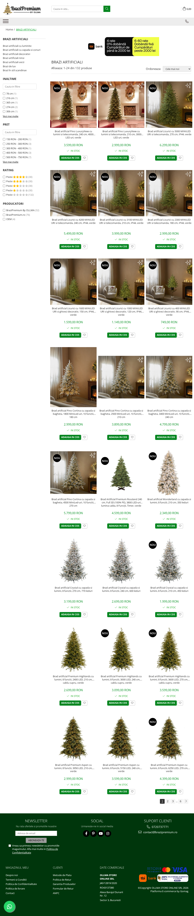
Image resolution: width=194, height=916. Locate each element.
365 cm (10, 102)
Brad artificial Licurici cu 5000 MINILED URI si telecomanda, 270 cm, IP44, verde (169, 133)
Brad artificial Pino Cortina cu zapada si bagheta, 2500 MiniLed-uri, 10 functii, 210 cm (121, 414)
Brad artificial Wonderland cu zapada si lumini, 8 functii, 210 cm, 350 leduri (169, 501)
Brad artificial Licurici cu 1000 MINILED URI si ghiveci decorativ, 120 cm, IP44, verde (121, 311)
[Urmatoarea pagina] (185, 801)
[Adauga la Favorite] (84, 158)
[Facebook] (86, 833)
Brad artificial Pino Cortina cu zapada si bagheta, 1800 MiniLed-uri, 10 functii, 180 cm (73, 414)
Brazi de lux (9, 66)
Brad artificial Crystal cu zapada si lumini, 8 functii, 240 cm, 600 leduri (121, 589)
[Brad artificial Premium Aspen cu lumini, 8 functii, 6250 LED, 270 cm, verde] (169, 738)
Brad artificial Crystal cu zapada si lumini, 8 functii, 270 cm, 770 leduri (73, 589)
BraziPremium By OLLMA (20, 210)
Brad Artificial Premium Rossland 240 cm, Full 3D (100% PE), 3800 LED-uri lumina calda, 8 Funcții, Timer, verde (121, 502)
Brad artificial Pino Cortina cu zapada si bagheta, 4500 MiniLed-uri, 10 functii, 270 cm (73, 502)
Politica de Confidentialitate (21, 884)
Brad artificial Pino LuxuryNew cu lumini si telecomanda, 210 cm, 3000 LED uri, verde (121, 134)
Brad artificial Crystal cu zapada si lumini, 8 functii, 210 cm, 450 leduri (169, 589)
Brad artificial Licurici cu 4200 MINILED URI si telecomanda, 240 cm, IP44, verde (73, 221)
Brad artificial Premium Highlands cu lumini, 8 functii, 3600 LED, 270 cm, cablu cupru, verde (169, 679)
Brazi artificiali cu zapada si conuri (21, 50)
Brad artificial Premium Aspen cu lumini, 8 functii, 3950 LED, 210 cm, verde (73, 768)
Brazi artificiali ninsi (13, 58)
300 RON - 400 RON (17, 148)
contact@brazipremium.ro (159, 832)
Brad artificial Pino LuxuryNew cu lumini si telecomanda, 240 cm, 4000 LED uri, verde (73, 134)
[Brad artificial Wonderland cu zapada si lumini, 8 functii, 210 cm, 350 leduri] (169, 472)
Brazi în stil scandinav (15, 70)
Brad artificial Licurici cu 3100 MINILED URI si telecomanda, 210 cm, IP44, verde (121, 221)
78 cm (9, 93)
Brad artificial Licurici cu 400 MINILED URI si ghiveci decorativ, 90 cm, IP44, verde (169, 311)
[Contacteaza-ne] (187, 21)
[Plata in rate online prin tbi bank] (121, 46)
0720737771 (160, 827)
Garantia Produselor (64, 884)
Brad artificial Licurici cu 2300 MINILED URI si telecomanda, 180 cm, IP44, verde (169, 221)
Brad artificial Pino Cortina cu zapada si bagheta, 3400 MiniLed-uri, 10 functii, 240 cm (169, 414)
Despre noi (12, 875)
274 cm (10, 107)
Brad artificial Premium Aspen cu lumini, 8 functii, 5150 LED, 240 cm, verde (121, 768)
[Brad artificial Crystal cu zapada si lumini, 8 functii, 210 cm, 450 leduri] (169, 561)
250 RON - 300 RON (17, 143)
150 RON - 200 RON (17, 139)
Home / (11, 29)
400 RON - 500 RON (17, 152)
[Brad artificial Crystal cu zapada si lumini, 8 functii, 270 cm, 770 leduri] (73, 561)
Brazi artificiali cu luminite (17, 46)
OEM (9, 219)
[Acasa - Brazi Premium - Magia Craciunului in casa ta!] (22, 9)
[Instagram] (108, 833)
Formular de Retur (63, 888)
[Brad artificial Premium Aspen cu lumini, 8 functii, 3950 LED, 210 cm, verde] (73, 738)
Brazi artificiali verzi (13, 62)
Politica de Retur (62, 879)
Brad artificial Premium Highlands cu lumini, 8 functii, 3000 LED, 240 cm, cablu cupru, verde (121, 679)
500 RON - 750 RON (17, 157)
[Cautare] (106, 9)
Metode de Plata (62, 875)
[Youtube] (100, 833)
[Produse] (6, 22)
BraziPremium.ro (15, 214)
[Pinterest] (93, 833)
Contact (10, 893)
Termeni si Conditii (16, 879)
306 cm (10, 111)
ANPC (56, 893)
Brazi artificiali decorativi (16, 54)
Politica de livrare (15, 888)
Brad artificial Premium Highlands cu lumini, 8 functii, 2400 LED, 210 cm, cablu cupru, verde (73, 679)
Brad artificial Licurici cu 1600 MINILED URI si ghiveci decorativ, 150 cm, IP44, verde (73, 311)
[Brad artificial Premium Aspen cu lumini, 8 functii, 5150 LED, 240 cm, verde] (121, 738)
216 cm (10, 98)
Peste (9, 177)
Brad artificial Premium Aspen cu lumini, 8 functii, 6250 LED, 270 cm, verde (169, 768)
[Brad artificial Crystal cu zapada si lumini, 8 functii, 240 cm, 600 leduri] (121, 561)
